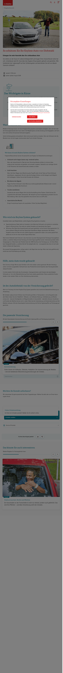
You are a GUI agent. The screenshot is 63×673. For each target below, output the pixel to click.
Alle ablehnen (32, 116)
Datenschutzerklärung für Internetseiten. (41, 112)
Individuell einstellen (16, 116)
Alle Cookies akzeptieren (35, 121)
